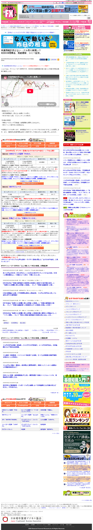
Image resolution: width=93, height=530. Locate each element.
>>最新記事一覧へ (54, 392)
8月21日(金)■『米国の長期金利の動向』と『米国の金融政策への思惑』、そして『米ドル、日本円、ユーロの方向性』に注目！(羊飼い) (78, 463)
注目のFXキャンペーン (72, 301)
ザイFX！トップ (5, 26)
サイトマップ (55, 524)
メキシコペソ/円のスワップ (73, 312)
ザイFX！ (73, 526)
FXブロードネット (7, 429)
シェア (43, 59)
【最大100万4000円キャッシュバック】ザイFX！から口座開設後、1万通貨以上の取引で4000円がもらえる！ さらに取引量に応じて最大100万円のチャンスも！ (77, 222)
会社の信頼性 (69, 330)
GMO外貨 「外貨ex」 (47, 410)
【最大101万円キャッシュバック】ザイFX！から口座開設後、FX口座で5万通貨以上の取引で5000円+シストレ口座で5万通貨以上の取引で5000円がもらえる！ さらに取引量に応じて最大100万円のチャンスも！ (77, 268)
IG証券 (23, 429)
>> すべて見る (55, 433)
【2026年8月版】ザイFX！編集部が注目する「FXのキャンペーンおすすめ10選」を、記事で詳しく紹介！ (77, 64)
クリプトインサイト (66, 526)
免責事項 (27, 524)
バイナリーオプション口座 (73, 354)
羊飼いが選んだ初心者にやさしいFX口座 (77, 322)
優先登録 (54, 59)
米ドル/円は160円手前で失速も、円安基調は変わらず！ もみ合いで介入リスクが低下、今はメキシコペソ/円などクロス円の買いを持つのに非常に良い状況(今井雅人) (78, 473)
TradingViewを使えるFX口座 (74, 343)
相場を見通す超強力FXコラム (17, 26)
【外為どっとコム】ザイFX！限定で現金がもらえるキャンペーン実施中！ (31, 32)
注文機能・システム (71, 338)
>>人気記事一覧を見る (85, 487)
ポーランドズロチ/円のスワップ (75, 319)
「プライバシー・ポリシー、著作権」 (57, 507)
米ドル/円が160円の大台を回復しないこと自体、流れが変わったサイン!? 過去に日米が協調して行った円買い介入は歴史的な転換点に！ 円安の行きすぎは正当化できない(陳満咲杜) (78, 467)
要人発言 (22, 323)
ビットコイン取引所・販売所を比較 (76, 359)
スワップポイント (71, 306)
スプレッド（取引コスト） (73, 304)
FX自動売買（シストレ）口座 (74, 349)
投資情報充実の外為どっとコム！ (27, 66)
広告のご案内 (68, 524)
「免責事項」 (43, 507)
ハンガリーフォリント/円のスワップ (76, 317)
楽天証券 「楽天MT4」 (47, 429)
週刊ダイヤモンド (48, 526)
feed (58, 59)
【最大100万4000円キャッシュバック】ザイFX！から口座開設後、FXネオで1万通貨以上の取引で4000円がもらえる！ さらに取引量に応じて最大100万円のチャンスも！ (77, 260)
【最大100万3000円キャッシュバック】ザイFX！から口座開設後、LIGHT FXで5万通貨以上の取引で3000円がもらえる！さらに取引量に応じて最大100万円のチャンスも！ (77, 290)
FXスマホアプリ (70, 335)
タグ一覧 (62, 524)
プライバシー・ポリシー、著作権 (43, 524)
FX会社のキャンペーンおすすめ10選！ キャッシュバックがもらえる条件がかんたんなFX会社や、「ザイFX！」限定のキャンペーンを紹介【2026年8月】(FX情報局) (78, 479)
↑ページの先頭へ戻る (87, 500)
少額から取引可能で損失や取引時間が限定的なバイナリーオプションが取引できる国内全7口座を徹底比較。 (77, 77)
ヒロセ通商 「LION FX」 (48, 419)
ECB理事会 (14, 323)
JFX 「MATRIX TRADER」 (10, 419)
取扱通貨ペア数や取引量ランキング (76, 327)
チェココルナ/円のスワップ (73, 314)
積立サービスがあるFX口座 (73, 341)
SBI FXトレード (6, 415)
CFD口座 (68, 351)
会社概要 (33, 524)
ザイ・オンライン (56, 526)
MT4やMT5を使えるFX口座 (73, 346)
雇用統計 (6, 323)
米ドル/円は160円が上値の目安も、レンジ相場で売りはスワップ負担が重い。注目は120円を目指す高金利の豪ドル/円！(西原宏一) (78, 484)
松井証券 (43, 424)
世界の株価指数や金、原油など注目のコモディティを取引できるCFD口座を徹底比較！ (77, 58)
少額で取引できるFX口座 (73, 325)
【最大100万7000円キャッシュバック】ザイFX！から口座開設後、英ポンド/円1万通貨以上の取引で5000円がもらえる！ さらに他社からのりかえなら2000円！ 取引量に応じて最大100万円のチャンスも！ (77, 251)
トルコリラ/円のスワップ (73, 309)
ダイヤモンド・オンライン (37, 526)
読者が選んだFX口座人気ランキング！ (77, 356)
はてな (49, 59)
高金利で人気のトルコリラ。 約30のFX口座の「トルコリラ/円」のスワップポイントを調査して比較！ (77, 94)
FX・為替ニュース (71, 333)
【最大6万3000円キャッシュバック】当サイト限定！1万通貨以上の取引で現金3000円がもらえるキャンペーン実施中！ (77, 228)
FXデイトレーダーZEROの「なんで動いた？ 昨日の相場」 (40, 26)
